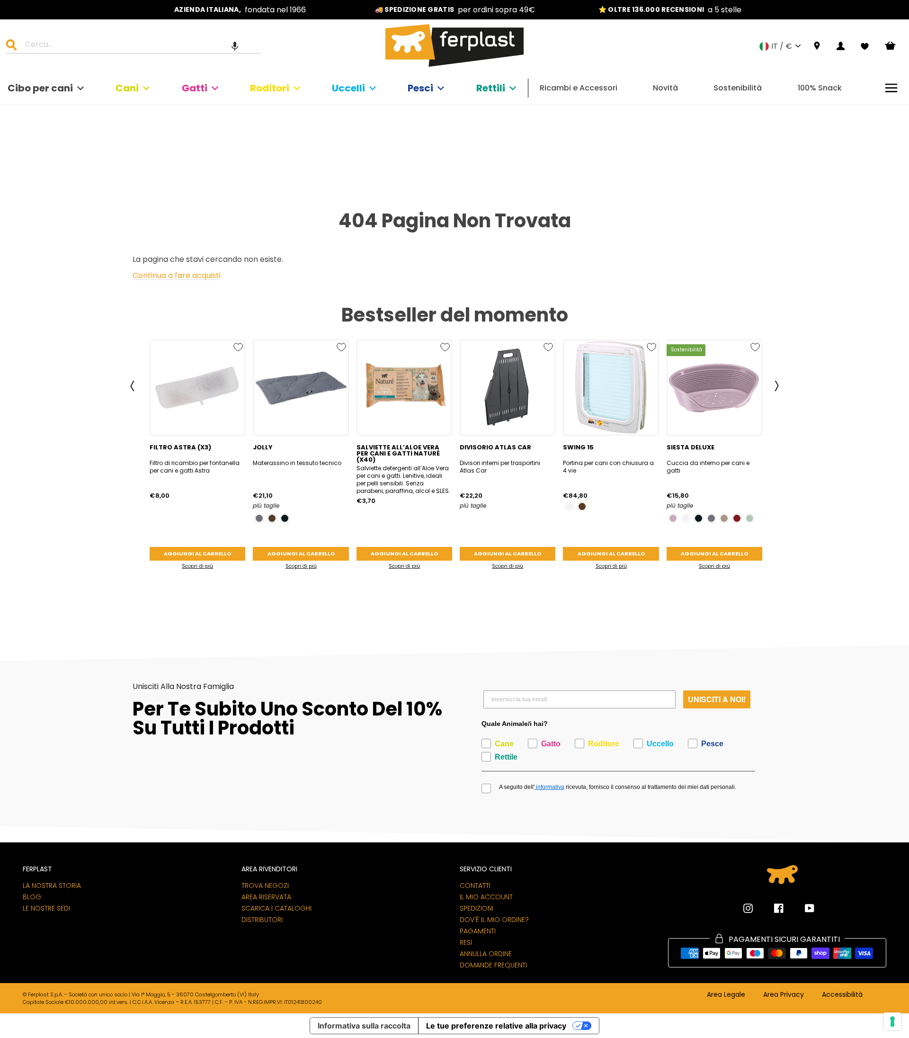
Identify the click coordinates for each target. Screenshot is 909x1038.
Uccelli (348, 88)
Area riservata (266, 897)
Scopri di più (197, 566)
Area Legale (726, 995)
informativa (549, 787)
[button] (235, 46)
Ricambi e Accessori (578, 87)
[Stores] (817, 46)
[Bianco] (569, 506)
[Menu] (891, 88)
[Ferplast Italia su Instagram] (748, 908)
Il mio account (486, 897)
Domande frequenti (493, 965)
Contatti (475, 885)
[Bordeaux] (736, 518)
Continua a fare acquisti (177, 276)
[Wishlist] (865, 46)
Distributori (262, 920)
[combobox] (139, 46)
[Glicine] (672, 518)
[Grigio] (259, 518)
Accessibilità (842, 995)
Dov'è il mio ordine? (494, 920)
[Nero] (284, 518)
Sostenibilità (737, 87)
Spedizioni (476, 908)
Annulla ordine (486, 954)
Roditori (269, 88)
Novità (665, 87)
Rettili (490, 88)
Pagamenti (478, 931)
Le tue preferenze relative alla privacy (496, 1025)
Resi (466, 942)
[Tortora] (724, 518)
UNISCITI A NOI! (717, 699)
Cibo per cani (40, 88)
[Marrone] (271, 518)
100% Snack (820, 87)
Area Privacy (783, 995)
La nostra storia (52, 885)
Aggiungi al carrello (197, 553)
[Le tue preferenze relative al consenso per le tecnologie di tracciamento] (892, 1021)
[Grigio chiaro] (749, 518)
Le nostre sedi (46, 908)
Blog (32, 897)
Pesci (420, 88)
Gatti (194, 88)
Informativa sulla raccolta (364, 1025)
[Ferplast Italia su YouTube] (802, 908)
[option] (240, 10)
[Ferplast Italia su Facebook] (772, 908)
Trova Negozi (265, 885)
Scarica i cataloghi (276, 908)
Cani (127, 88)
